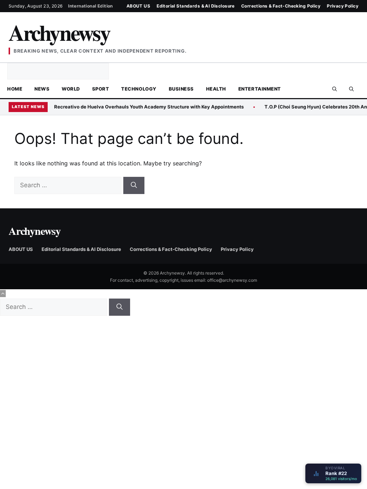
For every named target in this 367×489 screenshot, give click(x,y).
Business (181, 89)
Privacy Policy (342, 6)
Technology (138, 89)
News (41, 89)
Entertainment (259, 89)
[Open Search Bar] (334, 88)
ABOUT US (138, 6)
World (71, 89)
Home (14, 89)
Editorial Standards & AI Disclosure (196, 6)
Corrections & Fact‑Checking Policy (280, 6)
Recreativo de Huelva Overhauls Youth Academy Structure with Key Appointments (149, 107)
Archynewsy (59, 32)
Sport (100, 89)
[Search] (133, 185)
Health (216, 89)
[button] (351, 88)
